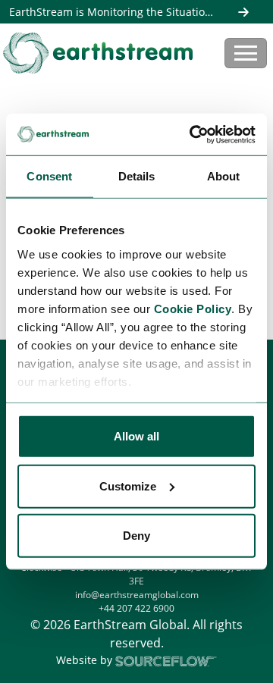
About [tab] (223, 176)
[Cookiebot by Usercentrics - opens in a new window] (193, 134)
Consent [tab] (49, 176)
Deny (136, 535)
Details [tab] (136, 176)
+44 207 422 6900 (136, 608)
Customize (127, 485)
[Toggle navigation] (245, 53)
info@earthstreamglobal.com (137, 594)
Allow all (136, 436)
